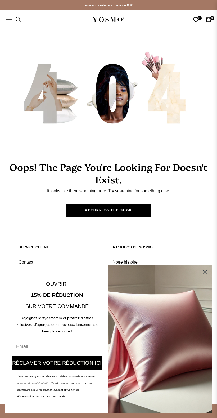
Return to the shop (108, 210)
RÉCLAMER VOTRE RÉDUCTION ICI (57, 363)
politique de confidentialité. (33, 382)
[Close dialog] (205, 272)
